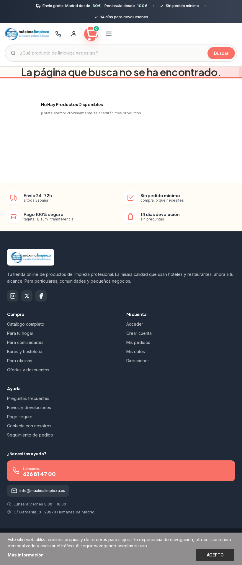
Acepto (215, 554)
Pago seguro (19, 416)
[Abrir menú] (108, 33)
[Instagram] (12, 296)
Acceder (134, 324)
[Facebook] (41, 296)
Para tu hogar (20, 333)
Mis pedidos (138, 342)
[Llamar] (58, 34)
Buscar (221, 53)
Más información (26, 554)
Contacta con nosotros (29, 425)
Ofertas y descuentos (28, 369)
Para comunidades (25, 342)
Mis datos (135, 351)
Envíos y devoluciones (29, 407)
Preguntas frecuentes (28, 398)
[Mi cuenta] (73, 33)
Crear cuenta (139, 333)
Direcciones (138, 360)
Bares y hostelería (24, 351)
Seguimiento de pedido (30, 434)
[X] (26, 296)
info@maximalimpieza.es (42, 490)
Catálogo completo (25, 324)
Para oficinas (19, 360)
